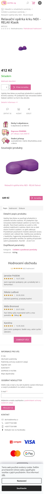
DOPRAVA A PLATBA (8, 371)
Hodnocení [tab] (13, 208)
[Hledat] (27, 3)
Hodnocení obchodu (22, 263)
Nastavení (21, 481)
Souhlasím (22, 488)
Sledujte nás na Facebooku (15, 430)
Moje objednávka (7, 374)
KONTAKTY (5, 368)
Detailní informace (8, 102)
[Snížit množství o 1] (9, 88)
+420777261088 (11, 423)
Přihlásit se (8, 408)
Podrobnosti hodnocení (33, 28)
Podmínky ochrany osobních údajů (14, 362)
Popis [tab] (5, 208)
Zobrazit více (22, 339)
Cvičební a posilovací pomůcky (25, 250)
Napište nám (6, 365)
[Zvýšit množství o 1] (9, 86)
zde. (3, 475)
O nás (3, 356)
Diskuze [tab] (22, 208)
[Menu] (40, 3)
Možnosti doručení (8, 81)
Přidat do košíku (22, 87)
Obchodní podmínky (9, 359)
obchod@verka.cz (11, 419)
